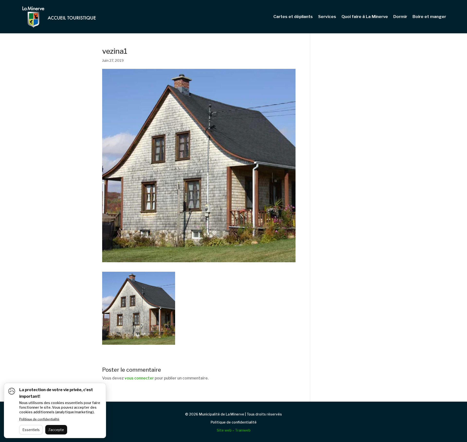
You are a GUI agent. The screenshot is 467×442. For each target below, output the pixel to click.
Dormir (400, 17)
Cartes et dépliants (293, 17)
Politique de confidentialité (234, 422)
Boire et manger (429, 17)
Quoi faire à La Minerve (364, 17)
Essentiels (31, 430)
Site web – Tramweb (234, 430)
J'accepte (56, 430)
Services (327, 17)
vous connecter (139, 378)
